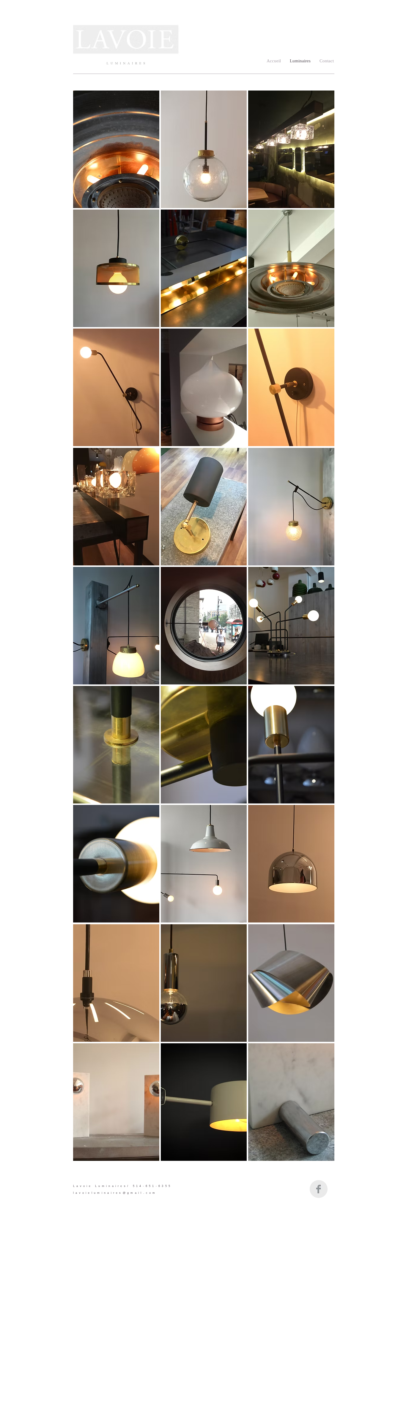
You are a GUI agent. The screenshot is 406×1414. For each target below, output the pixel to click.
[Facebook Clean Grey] (319, 1189)
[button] (116, 149)
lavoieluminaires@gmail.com (115, 1192)
